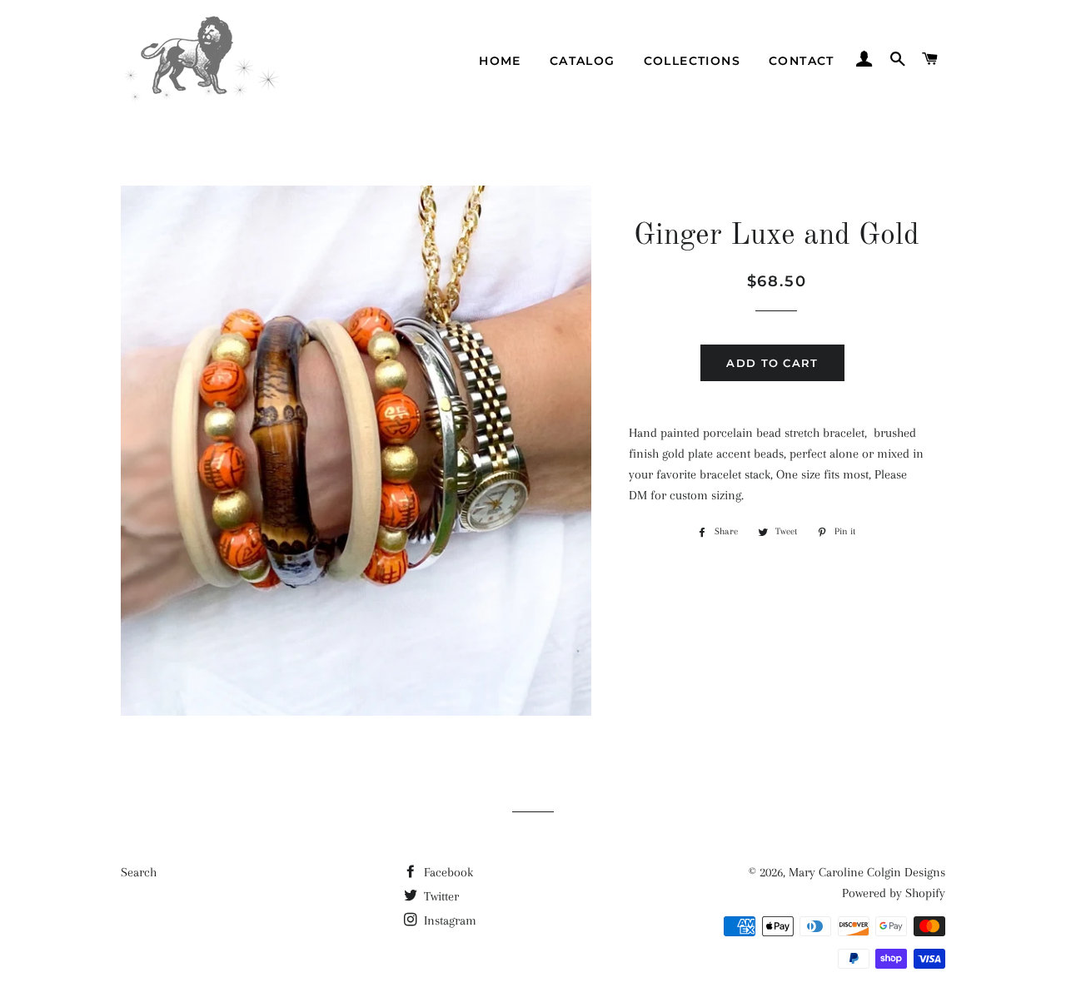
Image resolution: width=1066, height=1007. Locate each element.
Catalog (582, 60)
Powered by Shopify (893, 892)
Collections (692, 60)
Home (500, 60)
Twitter (440, 896)
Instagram (448, 920)
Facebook (447, 872)
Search (139, 872)
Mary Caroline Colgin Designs (867, 872)
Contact (801, 60)
